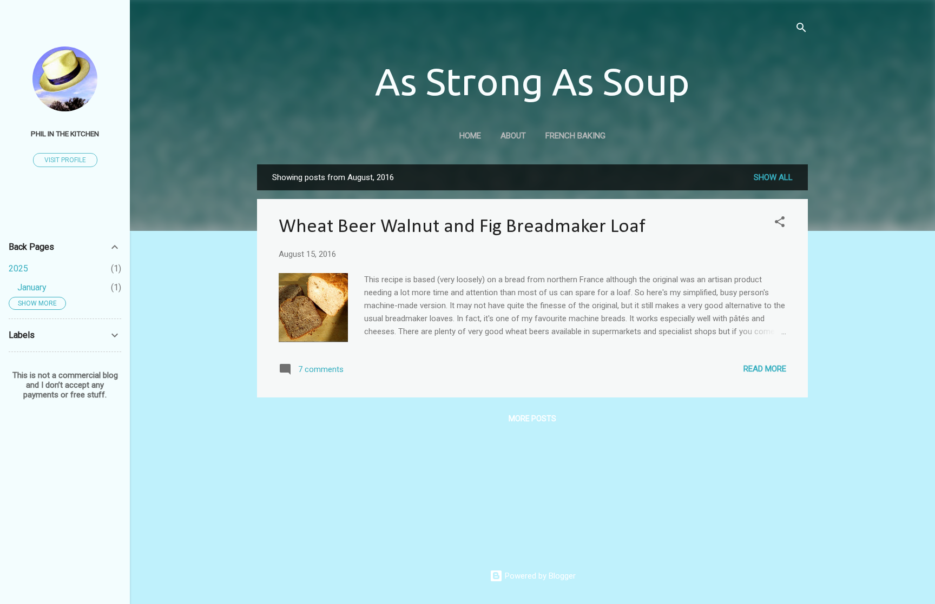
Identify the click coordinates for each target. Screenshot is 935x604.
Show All (773, 177)
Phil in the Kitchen (65, 133)
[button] (779, 223)
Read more (764, 369)
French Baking (575, 136)
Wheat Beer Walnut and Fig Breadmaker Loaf (462, 227)
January (32, 287)
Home (470, 136)
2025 (18, 268)
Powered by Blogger (539, 576)
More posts (532, 418)
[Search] (801, 29)
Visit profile (65, 160)
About (513, 136)
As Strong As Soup (532, 81)
